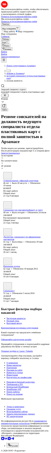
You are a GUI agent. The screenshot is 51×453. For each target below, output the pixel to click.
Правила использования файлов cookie (19, 21)
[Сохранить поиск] (4, 106)
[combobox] (13, 89)
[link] (5, 45)
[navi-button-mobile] (4, 60)
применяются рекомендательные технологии (24, 422)
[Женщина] (7, 175)
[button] (4, 52)
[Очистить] (5, 95)
